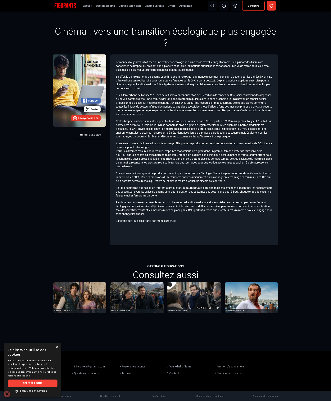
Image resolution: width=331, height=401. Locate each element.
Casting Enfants (154, 5)
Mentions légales (62, 396)
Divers (171, 5)
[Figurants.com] (65, 5)
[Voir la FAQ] (235, 6)
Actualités (185, 5)
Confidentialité (159, 396)
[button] (32, 391)
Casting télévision (130, 5)
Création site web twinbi (265, 396)
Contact (174, 373)
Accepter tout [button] (32, 383)
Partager (93, 100)
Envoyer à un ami (88, 118)
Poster (95, 109)
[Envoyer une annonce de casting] (224, 6)
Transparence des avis (230, 373)
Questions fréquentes (86, 373)
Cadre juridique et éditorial (210, 396)
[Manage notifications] (7, 394)
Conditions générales (111, 396)
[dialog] (32, 370)
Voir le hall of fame (180, 366)
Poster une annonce (133, 366)
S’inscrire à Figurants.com (89, 366)
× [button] (57, 347)
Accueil (87, 5)
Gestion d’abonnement (230, 366)
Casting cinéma (105, 5)
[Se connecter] (271, 6)
